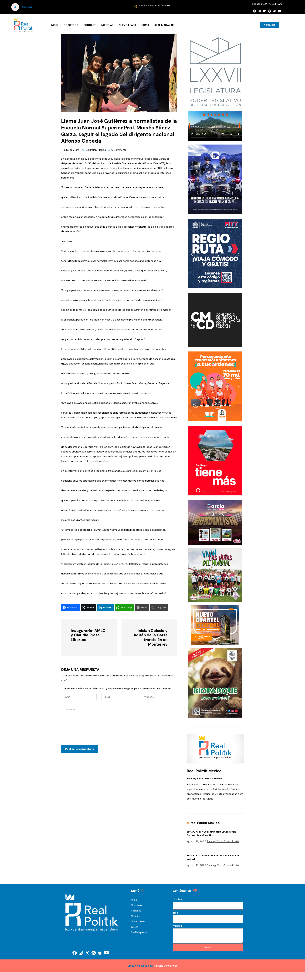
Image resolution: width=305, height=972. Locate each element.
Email (176, 912)
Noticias (107, 25)
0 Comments (118, 150)
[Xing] (87, 953)
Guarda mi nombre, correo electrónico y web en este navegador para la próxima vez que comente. (117, 688)
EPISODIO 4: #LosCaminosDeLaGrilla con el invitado (213, 857)
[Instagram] (259, 11)
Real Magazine (164, 25)
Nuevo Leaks (127, 25)
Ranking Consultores (165, 965)
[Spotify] (269, 11)
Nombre (177, 899)
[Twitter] (264, 11)
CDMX (145, 25)
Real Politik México (95, 150)
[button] (192, 180)
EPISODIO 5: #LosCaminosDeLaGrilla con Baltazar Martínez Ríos (211, 833)
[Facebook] (254, 11)
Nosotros (71, 25)
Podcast (90, 25)
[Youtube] (279, 11)
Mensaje (177, 925)
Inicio (54, 25)
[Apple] (274, 11)
